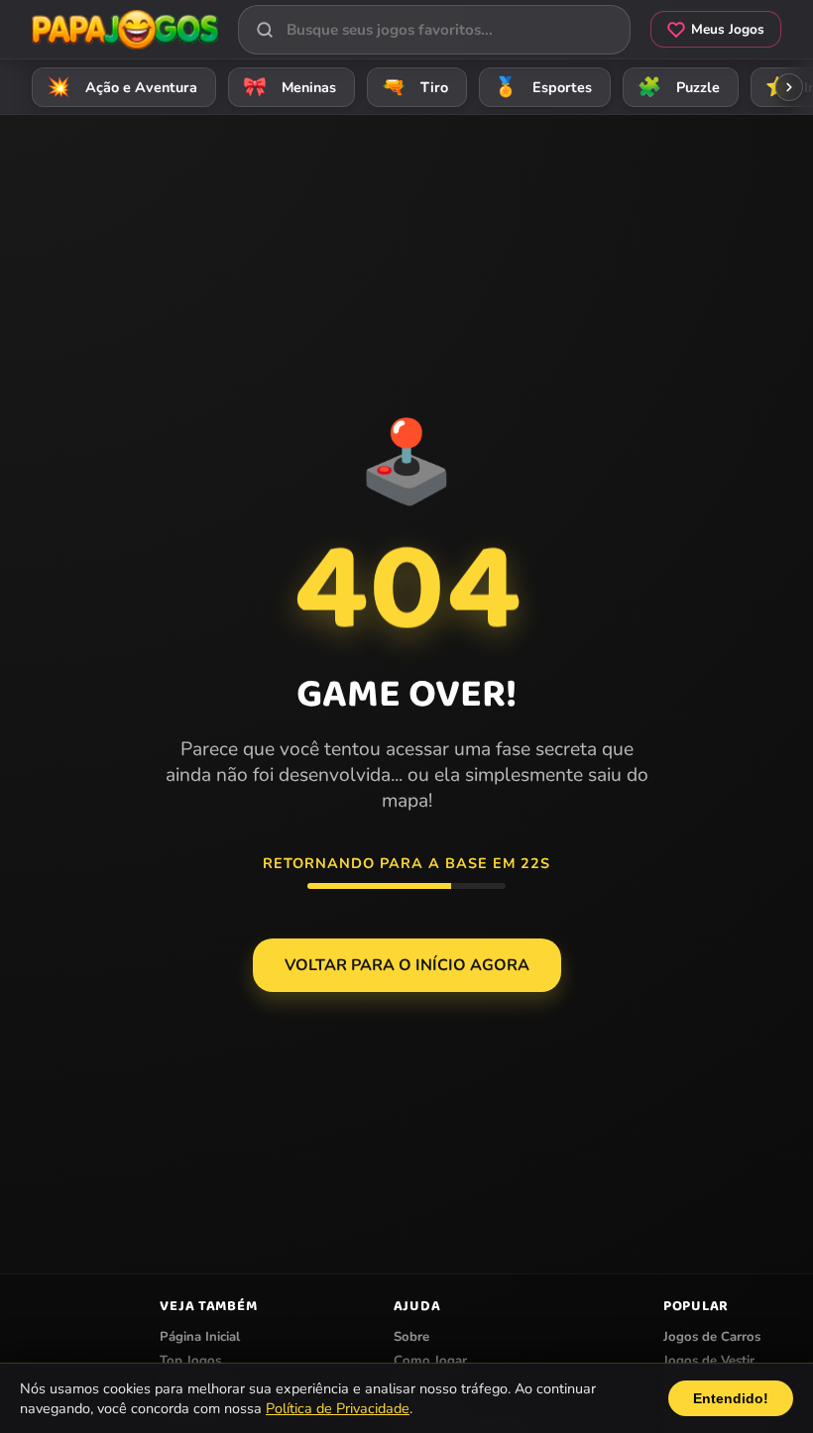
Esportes (543, 87)
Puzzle (679, 87)
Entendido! (730, 1398)
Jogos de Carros (711, 1337)
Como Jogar (430, 1361)
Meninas (290, 87)
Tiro (415, 87)
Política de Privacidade (337, 1408)
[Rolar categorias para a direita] (789, 87)
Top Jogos (190, 1361)
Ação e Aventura (122, 87)
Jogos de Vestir (709, 1361)
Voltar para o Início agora (407, 965)
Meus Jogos (727, 29)
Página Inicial (200, 1337)
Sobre (411, 1337)
